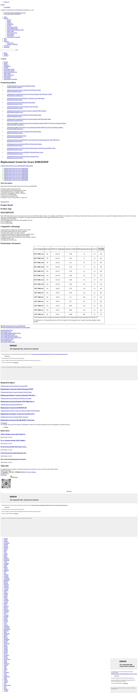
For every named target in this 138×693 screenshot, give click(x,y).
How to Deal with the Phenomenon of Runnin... (13, 459)
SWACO (9, 22)
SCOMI (9, 25)
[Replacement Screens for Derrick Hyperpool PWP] (14, 386)
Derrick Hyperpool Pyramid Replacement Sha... (14, 453)
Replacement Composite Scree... (15, 95)
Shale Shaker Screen (6, 331)
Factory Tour (10, 43)
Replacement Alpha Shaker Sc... (15, 137)
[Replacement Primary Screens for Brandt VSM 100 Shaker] (16, 392)
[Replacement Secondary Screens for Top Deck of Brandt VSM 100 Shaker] (20, 410)
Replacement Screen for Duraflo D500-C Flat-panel (17, 420)
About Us (6, 41)
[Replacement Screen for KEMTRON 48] (11, 404)
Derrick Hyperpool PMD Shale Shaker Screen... (14, 446)
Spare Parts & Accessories (13, 37)
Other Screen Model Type (10, 72)
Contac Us (6, 2)
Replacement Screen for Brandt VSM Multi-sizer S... (18, 401)
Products (6, 18)
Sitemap (34, 472)
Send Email (3, 475)
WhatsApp (15, 477)
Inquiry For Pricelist (6, 470)
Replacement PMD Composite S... (15, 124)
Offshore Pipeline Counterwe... (15, 87)
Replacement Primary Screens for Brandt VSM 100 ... (18, 395)
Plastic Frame (10, 31)
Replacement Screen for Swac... (15, 153)
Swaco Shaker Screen (6, 340)
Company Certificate (12, 44)
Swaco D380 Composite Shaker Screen (11, 333)
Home (5, 17)
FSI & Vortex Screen (12, 27)
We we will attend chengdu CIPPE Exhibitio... (13, 440)
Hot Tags (28, 472)
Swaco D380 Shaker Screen (8, 334)
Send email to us (5, 201)
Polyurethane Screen (12, 28)
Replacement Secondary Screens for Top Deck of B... (18, 414)
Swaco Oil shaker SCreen (7, 339)
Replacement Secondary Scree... (15, 112)
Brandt (8, 21)
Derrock (9, 20)
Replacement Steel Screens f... (14, 91)
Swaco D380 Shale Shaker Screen (9, 336)
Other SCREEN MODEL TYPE (15, 30)
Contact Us (7, 45)
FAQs (5, 40)
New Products (10, 34)
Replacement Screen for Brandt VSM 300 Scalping (17, 327)
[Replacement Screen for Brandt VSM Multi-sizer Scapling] (16, 398)
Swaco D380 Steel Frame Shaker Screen (11, 337)
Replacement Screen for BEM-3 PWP (15, 326)
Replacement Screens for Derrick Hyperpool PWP (17, 389)
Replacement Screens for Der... (15, 145)
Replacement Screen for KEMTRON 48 (14, 408)
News (5, 38)
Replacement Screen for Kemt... (15, 158)
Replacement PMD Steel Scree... (15, 129)
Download (6, 47)
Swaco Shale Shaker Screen (8, 341)
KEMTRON (10, 24)
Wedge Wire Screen (12, 32)
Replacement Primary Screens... (15, 108)
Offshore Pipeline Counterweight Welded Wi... (13, 434)
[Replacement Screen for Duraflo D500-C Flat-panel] (14, 417)
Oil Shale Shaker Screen (7, 330)
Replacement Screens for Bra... (15, 100)
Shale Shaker (10, 35)
